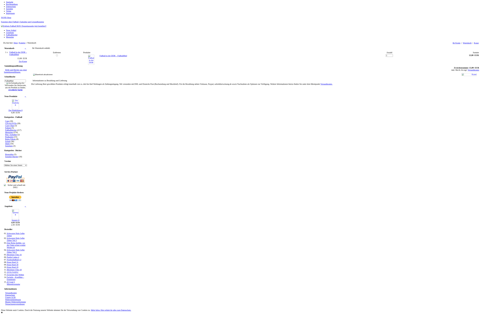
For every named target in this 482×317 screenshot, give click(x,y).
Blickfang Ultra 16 (14, 255)
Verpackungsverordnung (15, 304)
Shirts (7, 144)
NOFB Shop (6, 18)
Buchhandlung (12, 4)
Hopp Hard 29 (12, 267)
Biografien (9, 154)
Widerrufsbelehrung (13, 300)
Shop (16, 43)
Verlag (8, 11)
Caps (7, 121)
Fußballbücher (11, 35)
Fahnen (8, 128)
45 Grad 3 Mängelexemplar (13, 283)
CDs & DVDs (11, 123)
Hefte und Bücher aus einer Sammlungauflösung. (15, 71)
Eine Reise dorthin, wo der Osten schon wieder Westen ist (16, 245)
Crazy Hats (9, 126)
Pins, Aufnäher (11, 135)
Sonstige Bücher (11, 157)
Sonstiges (9, 146)
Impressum (10, 13)
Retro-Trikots (10, 139)
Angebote (10, 33)
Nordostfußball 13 (14, 260)
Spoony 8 (15, 220)
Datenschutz (11, 7)
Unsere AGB (10, 297)
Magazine (10, 37)
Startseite (9, 2)
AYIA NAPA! (12, 272)
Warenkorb (467, 43)
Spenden (9, 9)
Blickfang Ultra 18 (14, 270)
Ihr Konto (456, 43)
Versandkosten (11, 293)
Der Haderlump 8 (15, 110)
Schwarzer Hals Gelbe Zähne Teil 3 (16, 239)
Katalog (22, 43)
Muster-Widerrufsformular (15, 302)
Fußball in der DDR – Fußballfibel (113, 56)
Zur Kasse (23, 61)
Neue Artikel (11, 30)
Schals (7, 141)
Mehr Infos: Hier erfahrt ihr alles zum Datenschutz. (111, 310)
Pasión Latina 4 (13, 257)
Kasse (476, 43)
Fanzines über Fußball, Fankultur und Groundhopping (22, 22)
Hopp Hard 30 (12, 265)
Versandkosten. (326, 84)
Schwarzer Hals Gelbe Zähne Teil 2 (16, 251)
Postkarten (9, 137)
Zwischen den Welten (15, 275)
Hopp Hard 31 (12, 262)
